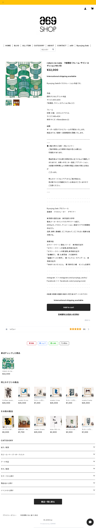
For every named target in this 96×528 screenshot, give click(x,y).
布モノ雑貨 (5, 469)
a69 (71, 46)
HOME (8, 46)
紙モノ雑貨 (5, 447)
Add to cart (68, 307)
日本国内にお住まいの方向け (68, 314)
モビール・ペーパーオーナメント (13, 455)
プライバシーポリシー (10, 515)
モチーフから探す (7, 476)
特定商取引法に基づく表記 (29, 515)
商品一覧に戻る (48, 502)
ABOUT (51, 46)
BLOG (16, 46)
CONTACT (61, 46)
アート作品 (5, 462)
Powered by (45, 524)
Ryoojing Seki (83, 46)
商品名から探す (7, 483)
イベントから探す (7, 490)
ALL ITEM (26, 46)
